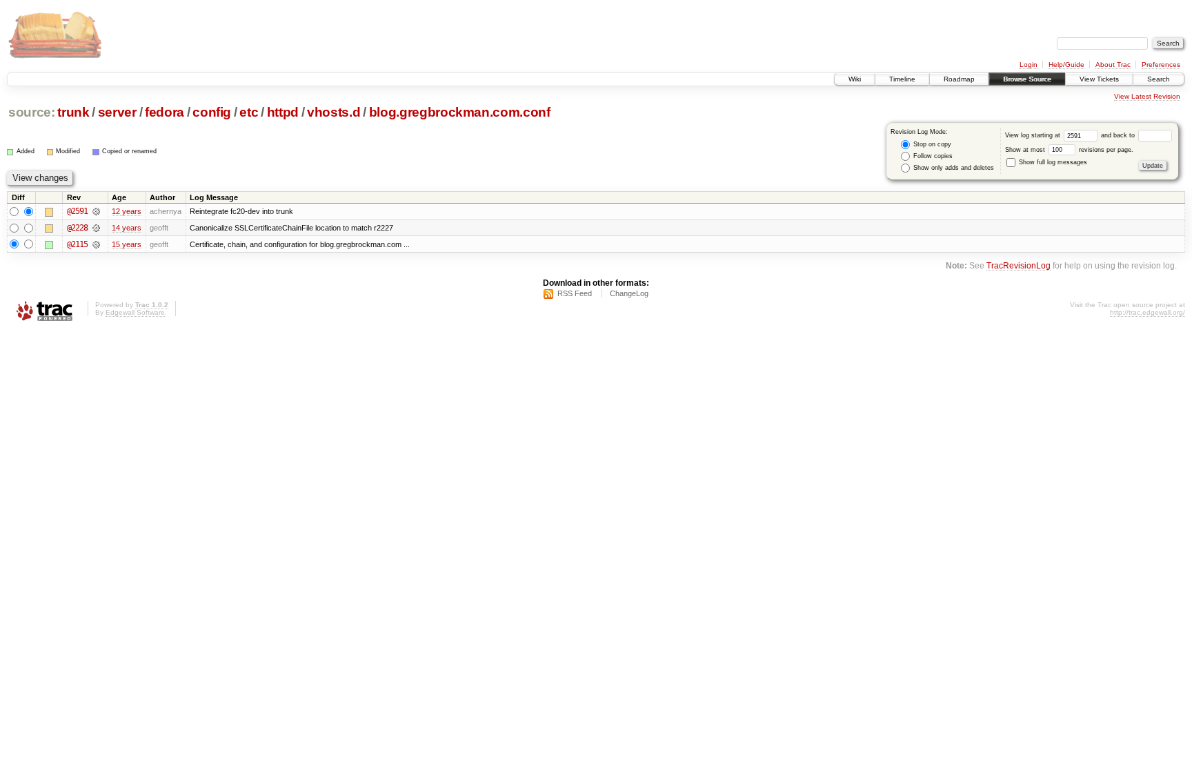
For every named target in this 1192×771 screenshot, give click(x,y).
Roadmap (959, 79)
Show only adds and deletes (952, 167)
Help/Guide (1066, 64)
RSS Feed (574, 293)
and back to (1119, 135)
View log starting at (1033, 135)
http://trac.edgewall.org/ (1147, 312)
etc (248, 112)
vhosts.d (333, 112)
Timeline (902, 79)
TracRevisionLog (1018, 265)
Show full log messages (1052, 162)
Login (1028, 64)
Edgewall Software (135, 312)
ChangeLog (629, 293)
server (117, 112)
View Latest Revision (1147, 96)
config (211, 112)
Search (1158, 79)
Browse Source (1027, 79)
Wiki (854, 79)
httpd (283, 112)
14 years (126, 228)
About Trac (1113, 64)
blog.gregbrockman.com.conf (459, 112)
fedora (164, 112)
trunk (73, 112)
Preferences (1161, 64)
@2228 (77, 228)
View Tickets (1099, 79)
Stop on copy (931, 144)
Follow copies (932, 156)
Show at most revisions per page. (1069, 149)
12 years (126, 211)
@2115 (77, 244)
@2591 (77, 211)
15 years (126, 244)
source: (31, 112)
